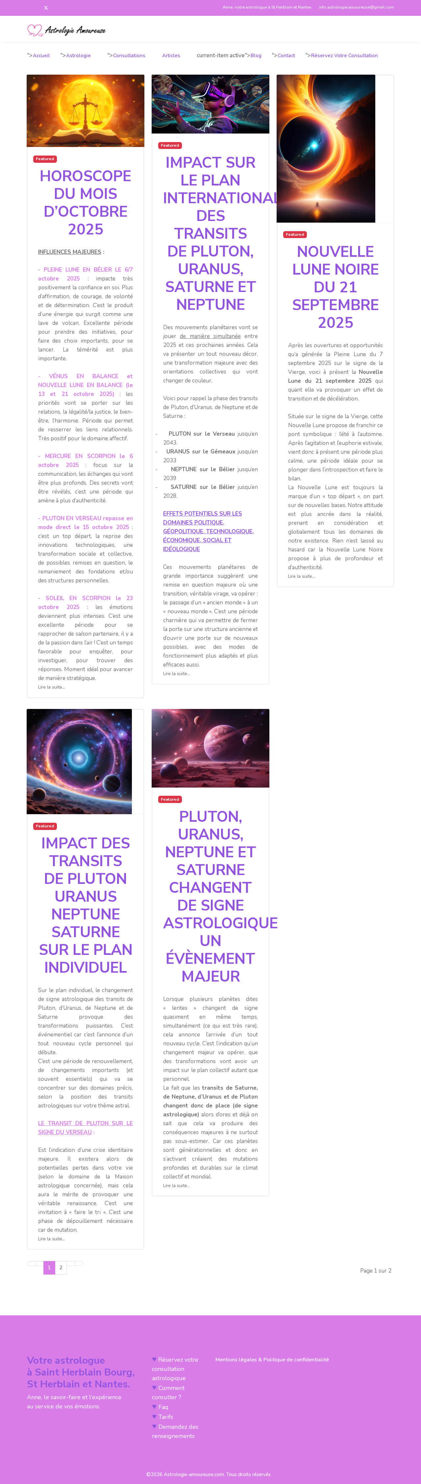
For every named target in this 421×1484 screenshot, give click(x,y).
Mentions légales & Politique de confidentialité (272, 1359)
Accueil (41, 55)
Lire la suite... (51, 687)
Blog (256, 55)
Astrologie (78, 55)
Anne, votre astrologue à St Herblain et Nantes (267, 7)
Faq (163, 1407)
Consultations (129, 55)
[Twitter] (46, 8)
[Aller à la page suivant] (70, 1263)
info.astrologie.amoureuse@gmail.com (356, 7)
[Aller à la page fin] (79, 1263)
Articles (171, 55)
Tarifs (166, 1417)
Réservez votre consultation (344, 55)
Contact (286, 55)
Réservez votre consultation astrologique (175, 1369)
